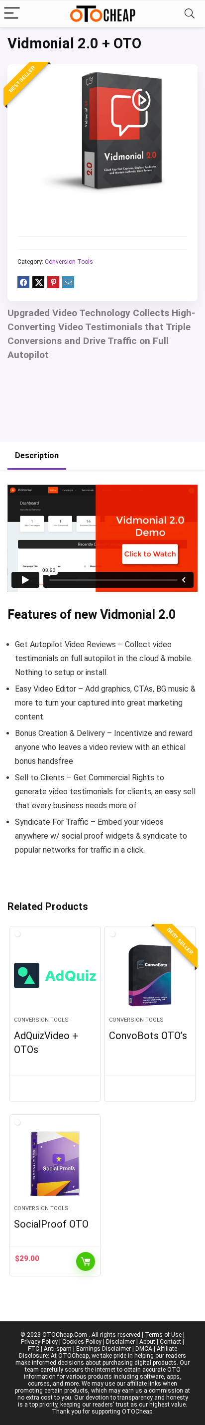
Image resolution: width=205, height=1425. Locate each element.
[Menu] (12, 13)
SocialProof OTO (51, 1224)
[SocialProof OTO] (55, 1163)
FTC (33, 1348)
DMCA (143, 1348)
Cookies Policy (82, 1341)
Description (37, 455)
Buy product (85, 1261)
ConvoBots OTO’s (148, 1036)
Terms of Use (163, 1334)
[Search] (190, 13)
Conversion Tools (69, 261)
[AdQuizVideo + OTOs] (55, 975)
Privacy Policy (39, 1341)
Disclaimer (120, 1341)
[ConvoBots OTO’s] (150, 975)
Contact (170, 1341)
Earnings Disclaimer (103, 1348)
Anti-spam (58, 1348)
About (147, 1341)
